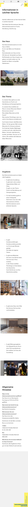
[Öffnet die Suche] (22, 5)
